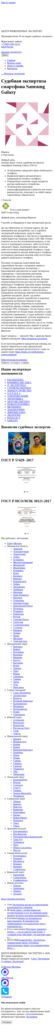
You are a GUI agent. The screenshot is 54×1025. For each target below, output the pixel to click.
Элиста (17, 733)
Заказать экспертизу (11, 52)
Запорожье (18, 888)
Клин (16, 573)
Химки (16, 633)
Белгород (18, 646)
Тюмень (17, 790)
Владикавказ (19, 855)
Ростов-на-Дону (21, 728)
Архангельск (19, 695)
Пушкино (18, 611)
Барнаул (17, 804)
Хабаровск (18, 842)
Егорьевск (18, 559)
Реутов (16, 616)
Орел (15, 671)
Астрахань (18, 720)
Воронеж (17, 654)
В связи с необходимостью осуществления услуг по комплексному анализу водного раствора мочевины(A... (28, 913)
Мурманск (18, 706)
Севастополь (19, 877)
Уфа (15, 771)
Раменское (18, 614)
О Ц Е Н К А (14, 393)
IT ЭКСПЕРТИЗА (16, 385)
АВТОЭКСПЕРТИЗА (18, 401)
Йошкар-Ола (19, 741)
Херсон (17, 885)
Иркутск (17, 807)
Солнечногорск (21, 625)
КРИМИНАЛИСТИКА (19, 382)
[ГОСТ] (27, 494)
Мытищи (17, 592)
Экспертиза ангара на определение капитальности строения (27, 906)
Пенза (16, 755)
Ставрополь (19, 869)
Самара (17, 760)
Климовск (18, 570)
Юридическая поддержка (14, 359)
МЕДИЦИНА (14, 407)
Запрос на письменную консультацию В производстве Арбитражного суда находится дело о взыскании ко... (26, 922)
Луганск (17, 893)
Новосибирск (20, 817)
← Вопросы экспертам (13, 73)
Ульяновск (18, 769)
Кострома (18, 663)
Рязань (16, 673)
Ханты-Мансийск (22, 793)
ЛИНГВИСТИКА (16, 412)
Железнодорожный (23, 562)
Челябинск (18, 796)
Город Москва (14, 543)
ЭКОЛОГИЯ (13, 415)
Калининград (20, 703)
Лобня (16, 584)
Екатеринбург (20, 779)
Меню (5, 55)
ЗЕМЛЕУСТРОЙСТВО (19, 390)
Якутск (17, 850)
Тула (15, 684)
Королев (17, 578)
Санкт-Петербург (22, 692)
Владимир (18, 652)
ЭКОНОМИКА (15, 399)
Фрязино (17, 630)
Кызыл (16, 815)
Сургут (17, 788)
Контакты (12, 68)
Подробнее (32, 1016)
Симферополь (20, 880)
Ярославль (18, 687)
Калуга (16, 660)
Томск (16, 826)
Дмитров (17, 549)
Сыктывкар (19, 714)
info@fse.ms (7, 47)
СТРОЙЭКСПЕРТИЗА (19, 388)
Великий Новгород (23, 701)
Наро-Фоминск (21, 595)
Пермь (16, 758)
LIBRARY (12, 420)
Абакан (17, 801)
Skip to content (8, 2)
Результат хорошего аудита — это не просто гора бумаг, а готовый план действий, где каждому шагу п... (29, 933)
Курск (16, 665)
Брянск (16, 649)
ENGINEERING (15, 379)
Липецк (17, 668)
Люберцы (18, 589)
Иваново (17, 657)
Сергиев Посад (21, 619)
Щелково (17, 638)
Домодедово (19, 554)
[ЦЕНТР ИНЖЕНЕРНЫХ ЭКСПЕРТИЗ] (13, 26)
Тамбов (17, 679)
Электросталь (20, 641)
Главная (11, 60)
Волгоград (18, 722)
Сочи (16, 731)
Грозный (17, 858)
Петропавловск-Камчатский (27, 836)
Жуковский (19, 565)
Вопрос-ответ (14, 63)
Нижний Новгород (23, 750)
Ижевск (17, 739)
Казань (16, 744)
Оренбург (18, 752)
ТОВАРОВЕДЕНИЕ (17, 396)
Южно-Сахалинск (22, 847)
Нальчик (17, 866)
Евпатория (18, 874)
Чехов (16, 635)
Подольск (18, 608)
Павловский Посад (23, 606)
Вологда (17, 698)
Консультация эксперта (13, 899)
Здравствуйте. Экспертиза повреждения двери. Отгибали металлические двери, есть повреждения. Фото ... (28, 944)
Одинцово (18, 600)
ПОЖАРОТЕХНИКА (18, 404)
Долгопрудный (21, 551)
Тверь (16, 682)
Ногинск (17, 597)
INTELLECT (13, 418)
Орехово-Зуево (20, 603)
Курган (17, 782)
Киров (16, 747)
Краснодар (18, 725)
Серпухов (18, 622)
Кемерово (18, 809)
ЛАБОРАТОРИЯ (16, 409)
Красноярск (19, 812)
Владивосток (20, 834)
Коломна (17, 576)
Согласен (6, 1022)
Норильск (18, 820)
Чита (15, 845)
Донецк (17, 891)
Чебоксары (18, 774)
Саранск (17, 763)
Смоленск (18, 676)
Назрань (17, 864)
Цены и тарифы (15, 65)
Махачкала (18, 861)
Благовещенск (20, 831)
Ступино (17, 627)
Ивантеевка (19, 568)
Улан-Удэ (17, 839)
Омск (16, 823)
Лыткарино (19, 587)
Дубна (16, 557)
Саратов (17, 766)
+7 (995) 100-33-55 (10, 44)
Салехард (18, 785)
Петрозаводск (20, 709)
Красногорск (19, 581)
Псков (16, 711)
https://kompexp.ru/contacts (34, 338)
